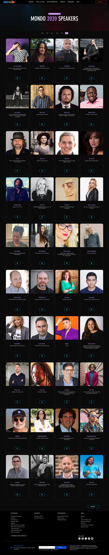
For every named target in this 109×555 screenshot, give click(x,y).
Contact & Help (84, 526)
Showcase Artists (38, 516)
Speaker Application (85, 521)
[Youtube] (92, 538)
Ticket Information (15, 528)
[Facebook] (83, 538)
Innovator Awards (15, 532)
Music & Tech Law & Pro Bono (18, 526)
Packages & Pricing (61, 519)
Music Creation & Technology (18, 525)
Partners (83, 516)
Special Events (14, 519)
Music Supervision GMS (16, 530)
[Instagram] (79, 538)
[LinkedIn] (89, 538)
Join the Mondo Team (86, 519)
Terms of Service (76, 548)
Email (40, 545)
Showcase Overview (39, 518)
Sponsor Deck (60, 518)
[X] (86, 538)
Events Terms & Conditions (87, 525)
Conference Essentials (16, 516)
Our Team (83, 523)
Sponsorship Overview (62, 516)
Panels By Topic (14, 521)
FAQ (82, 518)
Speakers (13, 518)
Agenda (13, 523)
